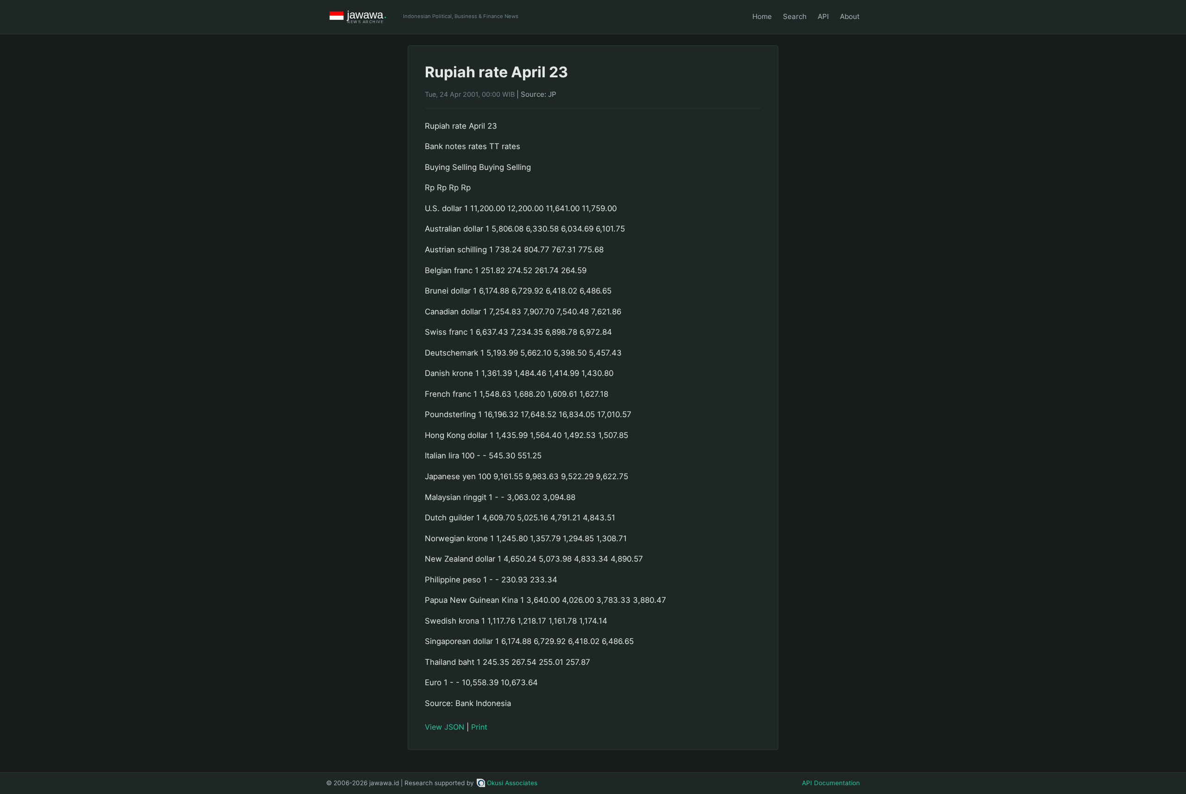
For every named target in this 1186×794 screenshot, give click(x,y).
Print (479, 726)
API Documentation (831, 783)
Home (762, 16)
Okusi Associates (512, 783)
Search (795, 16)
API (823, 16)
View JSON (444, 726)
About (850, 16)
